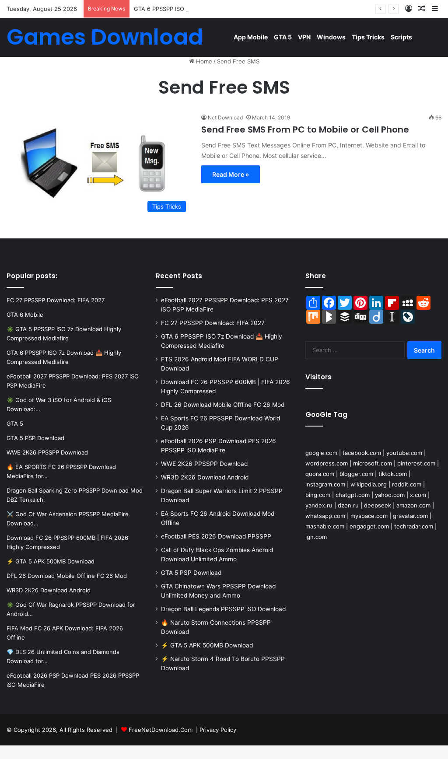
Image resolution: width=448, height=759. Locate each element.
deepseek (377, 505)
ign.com (316, 536)
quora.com (319, 473)
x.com (418, 494)
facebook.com (362, 452)
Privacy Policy (218, 729)
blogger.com (356, 473)
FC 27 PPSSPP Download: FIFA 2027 (213, 322)
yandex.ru (318, 505)
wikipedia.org (368, 484)
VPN (304, 37)
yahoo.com (390, 494)
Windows (331, 37)
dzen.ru (348, 505)
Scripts (401, 37)
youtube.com (404, 452)
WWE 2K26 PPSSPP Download (204, 463)
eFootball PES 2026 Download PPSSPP (216, 536)
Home (203, 61)
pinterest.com (416, 463)
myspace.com (369, 515)
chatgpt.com (353, 494)
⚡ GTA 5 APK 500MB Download (207, 645)
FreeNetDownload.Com (160, 729)
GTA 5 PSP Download (191, 572)
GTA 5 (283, 37)
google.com (321, 452)
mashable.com (324, 526)
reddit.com (406, 484)
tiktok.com (392, 473)
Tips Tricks (368, 37)
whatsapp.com (325, 515)
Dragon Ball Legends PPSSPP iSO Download (223, 608)
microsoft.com (372, 463)
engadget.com (369, 526)
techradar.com (413, 526)
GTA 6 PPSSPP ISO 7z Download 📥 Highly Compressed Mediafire (223, 8)
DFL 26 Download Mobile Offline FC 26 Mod (222, 404)
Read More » (230, 174)
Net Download (225, 117)
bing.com (317, 494)
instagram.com (325, 484)
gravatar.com (410, 515)
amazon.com (413, 505)
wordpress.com (326, 463)
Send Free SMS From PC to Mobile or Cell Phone (305, 129)
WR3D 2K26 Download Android (204, 477)
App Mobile (251, 37)
